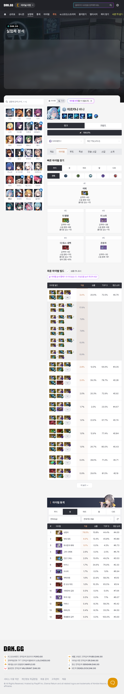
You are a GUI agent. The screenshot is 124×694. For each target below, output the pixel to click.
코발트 (103, 125)
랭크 (66, 125)
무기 (54, 168)
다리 (114, 168)
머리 (84, 168)
